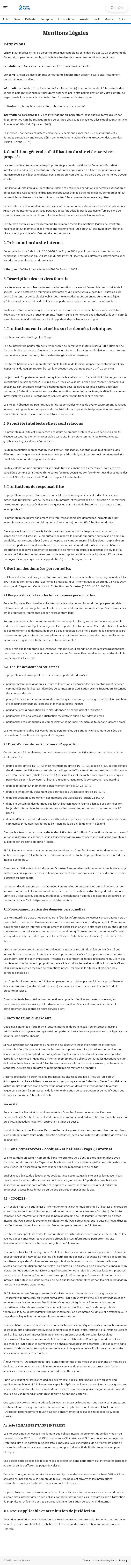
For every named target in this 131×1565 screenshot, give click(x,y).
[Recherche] (112, 7)
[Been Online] (24, 7)
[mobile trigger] (6, 7)
